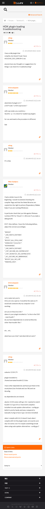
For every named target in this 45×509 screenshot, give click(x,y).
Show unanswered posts (12, 457)
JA (33, 3)
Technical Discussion (20, 20)
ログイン (40, 3)
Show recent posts (10, 454)
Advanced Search (36, 15)
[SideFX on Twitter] (12, 506)
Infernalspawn (13, 88)
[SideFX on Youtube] (33, 506)
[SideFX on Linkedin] (37, 506)
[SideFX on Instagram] (16, 506)
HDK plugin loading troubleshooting (32, 20)
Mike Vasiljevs (13, 182)
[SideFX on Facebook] (8, 506)
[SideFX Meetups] (25, 506)
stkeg (10, 38)
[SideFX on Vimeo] (28, 506)
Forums (11, 20)
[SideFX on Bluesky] (20, 506)
